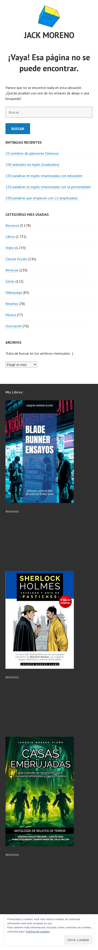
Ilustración (13, 326)
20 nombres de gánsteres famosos (32, 153)
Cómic (10, 281)
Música (10, 314)
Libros (10, 236)
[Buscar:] (49, 112)
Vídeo (9, 247)
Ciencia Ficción (16, 259)
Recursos (12, 225)
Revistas (11, 270)
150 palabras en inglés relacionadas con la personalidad (47, 187)
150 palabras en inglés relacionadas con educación (43, 175)
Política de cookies (38, 931)
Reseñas (11, 303)
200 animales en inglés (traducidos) (32, 164)
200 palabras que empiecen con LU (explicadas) (41, 198)
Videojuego (13, 292)
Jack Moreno (49, 35)
